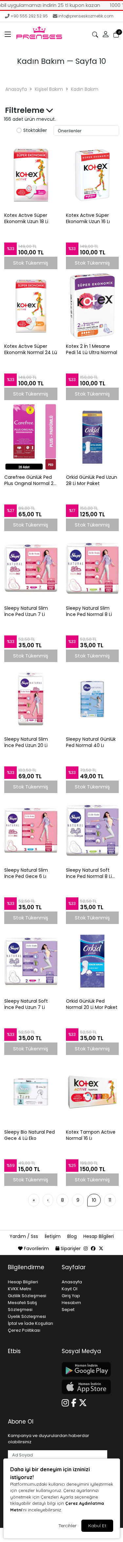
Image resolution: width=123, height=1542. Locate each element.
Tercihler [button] (67, 1526)
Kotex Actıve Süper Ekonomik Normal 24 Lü (30, 349)
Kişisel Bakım (49, 89)
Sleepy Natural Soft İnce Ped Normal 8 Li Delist (89, 873)
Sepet (68, 1309)
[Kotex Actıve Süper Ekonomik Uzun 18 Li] (30, 175)
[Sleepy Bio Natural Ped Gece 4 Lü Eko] (30, 1092)
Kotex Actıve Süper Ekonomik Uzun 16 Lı (88, 218)
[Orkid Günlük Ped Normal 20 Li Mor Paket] (92, 961)
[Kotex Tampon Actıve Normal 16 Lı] (92, 1092)
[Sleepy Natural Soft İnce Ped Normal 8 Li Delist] (92, 830)
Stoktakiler (35, 130)
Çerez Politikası (24, 1330)
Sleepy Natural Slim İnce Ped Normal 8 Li (89, 611)
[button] (7, 34)
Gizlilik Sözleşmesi (27, 1296)
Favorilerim (36, 1248)
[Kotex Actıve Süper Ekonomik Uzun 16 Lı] (92, 175)
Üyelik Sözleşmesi (27, 1316)
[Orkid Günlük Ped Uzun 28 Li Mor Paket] (92, 437)
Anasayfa (16, 89)
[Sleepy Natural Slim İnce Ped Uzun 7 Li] (30, 568)
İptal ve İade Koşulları (30, 1323)
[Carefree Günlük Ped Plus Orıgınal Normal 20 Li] (30, 437)
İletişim (53, 1236)
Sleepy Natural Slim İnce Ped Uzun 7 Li (26, 611)
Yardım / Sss (24, 1236)
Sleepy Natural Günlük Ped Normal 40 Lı (91, 742)
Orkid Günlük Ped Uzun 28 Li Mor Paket (91, 480)
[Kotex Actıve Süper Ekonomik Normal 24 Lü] (30, 306)
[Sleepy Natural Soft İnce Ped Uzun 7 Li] (30, 961)
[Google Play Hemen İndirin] (85, 1369)
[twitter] (101, 1248)
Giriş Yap (71, 1296)
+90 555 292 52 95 (29, 16)
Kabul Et (97, 1526)
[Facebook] (75, 1402)
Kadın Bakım (84, 89)
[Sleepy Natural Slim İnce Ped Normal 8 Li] (92, 568)
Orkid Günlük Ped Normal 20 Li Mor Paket (91, 1004)
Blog (72, 1236)
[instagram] (85, 1248)
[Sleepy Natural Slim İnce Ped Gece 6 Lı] (30, 830)
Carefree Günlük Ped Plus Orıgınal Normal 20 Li (30, 480)
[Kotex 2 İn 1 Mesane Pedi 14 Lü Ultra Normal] (92, 306)
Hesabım (71, 1302)
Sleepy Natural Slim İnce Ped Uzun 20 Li (26, 742)
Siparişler (70, 1248)
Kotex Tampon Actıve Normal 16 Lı (90, 1135)
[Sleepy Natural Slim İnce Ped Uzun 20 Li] (30, 699)
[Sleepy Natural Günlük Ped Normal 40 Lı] (92, 699)
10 (94, 1200)
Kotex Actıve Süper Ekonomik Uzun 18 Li (26, 218)
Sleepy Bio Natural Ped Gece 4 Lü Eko (29, 1135)
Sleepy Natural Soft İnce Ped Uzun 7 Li (26, 1004)
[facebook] (93, 1248)
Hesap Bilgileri (98, 1236)
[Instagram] (66, 1402)
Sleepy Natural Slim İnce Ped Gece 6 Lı (26, 873)
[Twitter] (84, 1402)
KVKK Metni (19, 1289)
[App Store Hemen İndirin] (85, 1386)
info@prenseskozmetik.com (85, 16)
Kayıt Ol (69, 1289)
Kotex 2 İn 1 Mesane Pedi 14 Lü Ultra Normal (91, 349)
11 (110, 1200)
